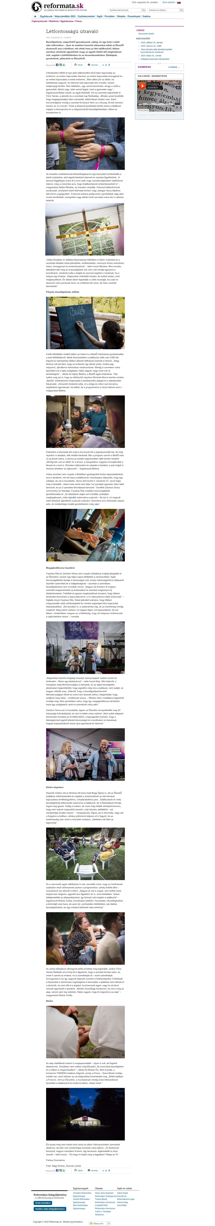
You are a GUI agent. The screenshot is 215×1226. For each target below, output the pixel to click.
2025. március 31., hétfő (151, 46)
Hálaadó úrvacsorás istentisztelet (155, 59)
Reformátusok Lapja (125, 1199)
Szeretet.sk (122, 1196)
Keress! (181, 10)
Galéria (146, 16)
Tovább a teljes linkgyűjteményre (50, 1209)
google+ (60, 65)
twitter (63, 65)
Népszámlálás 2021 (65, 16)
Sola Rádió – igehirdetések (152, 76)
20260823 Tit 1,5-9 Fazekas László (162, 115)
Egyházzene (67, 21)
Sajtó (99, 16)
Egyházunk (46, 16)
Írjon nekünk (169, 2)
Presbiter (110, 16)
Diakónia (54, 21)
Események (134, 16)
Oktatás (121, 16)
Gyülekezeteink (86, 16)
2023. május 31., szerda (151, 56)
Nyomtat (94, 65)
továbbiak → (174, 67)
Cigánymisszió (39, 21)
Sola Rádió (122, 1205)
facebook (57, 65)
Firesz (78, 21)
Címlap (35, 15)
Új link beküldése (43, 1203)
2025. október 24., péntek (152, 42)
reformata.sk (143, 115)
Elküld (80, 65)
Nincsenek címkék (146, 34)
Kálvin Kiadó (122, 1193)
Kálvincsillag (122, 1202)
